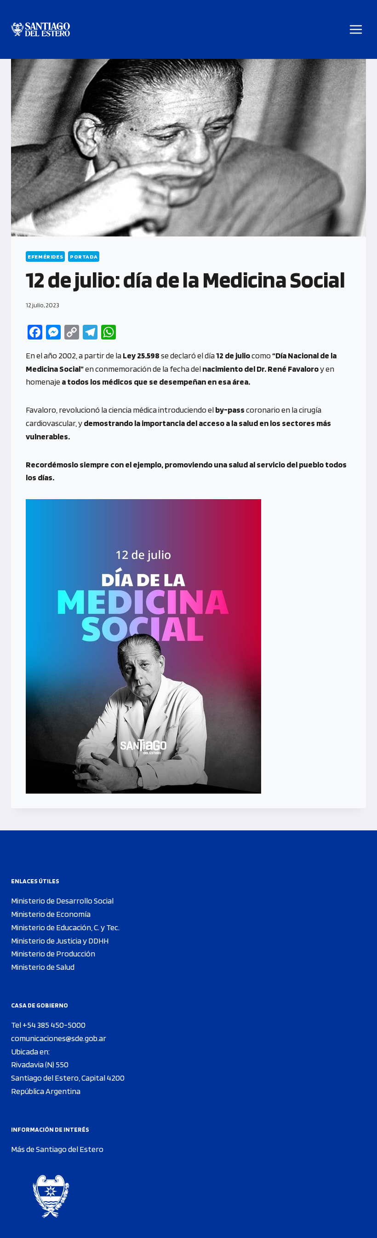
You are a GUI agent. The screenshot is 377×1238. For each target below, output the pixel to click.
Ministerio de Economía (51, 914)
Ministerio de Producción (53, 953)
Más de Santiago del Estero (57, 1149)
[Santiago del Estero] (40, 30)
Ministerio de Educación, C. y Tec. (65, 927)
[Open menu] (356, 29)
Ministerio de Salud (42, 967)
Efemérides (45, 256)
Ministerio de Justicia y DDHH (60, 940)
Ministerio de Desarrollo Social (62, 900)
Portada (83, 256)
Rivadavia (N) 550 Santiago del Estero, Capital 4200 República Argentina (68, 1077)
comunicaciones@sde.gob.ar (58, 1038)
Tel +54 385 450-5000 (48, 1025)
